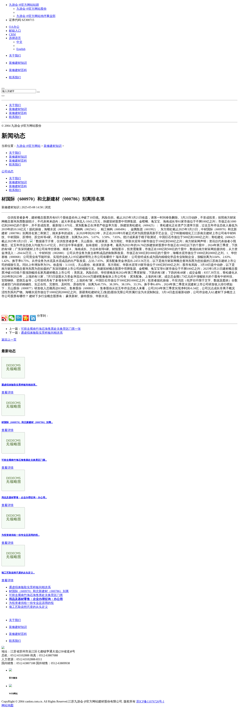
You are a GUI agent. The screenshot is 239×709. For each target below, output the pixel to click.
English (20, 49)
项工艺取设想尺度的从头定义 (28, 606)
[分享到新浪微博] (4, 318)
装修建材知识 (18, 62)
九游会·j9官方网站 (28, 145)
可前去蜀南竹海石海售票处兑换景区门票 (36, 595)
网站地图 (7, 705)
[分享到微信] (12, 318)
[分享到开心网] (26, 318)
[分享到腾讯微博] (19, 318)
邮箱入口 (15, 30)
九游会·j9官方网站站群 (24, 4)
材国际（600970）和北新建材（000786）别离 (39, 591)
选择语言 (15, 38)
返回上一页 (8, 339)
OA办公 (14, 26)
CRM (12, 34)
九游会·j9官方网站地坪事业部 (35, 16)
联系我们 (15, 77)
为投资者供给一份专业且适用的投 (31, 602)
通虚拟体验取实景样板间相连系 (42, 332)
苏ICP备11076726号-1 (150, 701)
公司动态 (7, 171)
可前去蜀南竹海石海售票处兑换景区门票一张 (51, 328)
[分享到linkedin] (33, 318)
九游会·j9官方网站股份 (31, 8)
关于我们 (15, 55)
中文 (19, 41)
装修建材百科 (18, 70)
